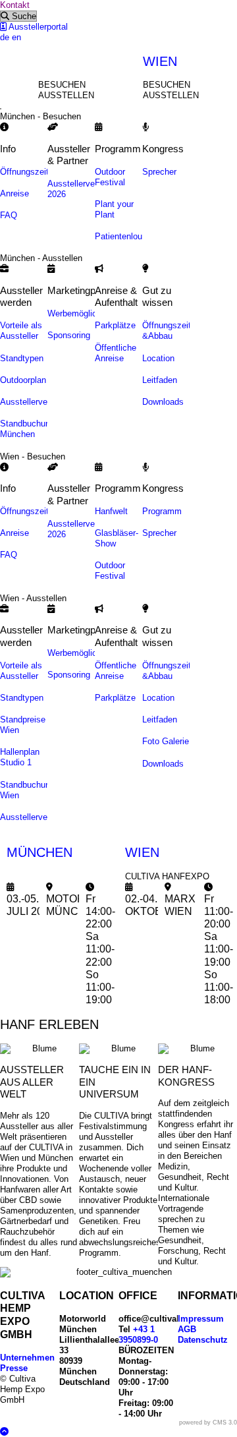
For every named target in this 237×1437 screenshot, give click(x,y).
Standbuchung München (27, 429)
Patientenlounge (125, 236)
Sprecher (159, 172)
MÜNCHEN (39, 852)
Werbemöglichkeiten (85, 313)
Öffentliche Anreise (115, 353)
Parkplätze (115, 325)
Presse (14, 1368)
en (16, 37)
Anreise (14, 193)
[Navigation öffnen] (0, 108)
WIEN (160, 61)
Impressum (201, 1319)
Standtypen (21, 358)
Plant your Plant (114, 209)
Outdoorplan (23, 380)
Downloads (163, 402)
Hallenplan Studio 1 (20, 757)
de (4, 37)
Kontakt (15, 5)
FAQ (8, 215)
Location (158, 358)
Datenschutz (203, 1340)
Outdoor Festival (110, 177)
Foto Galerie (165, 741)
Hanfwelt (111, 511)
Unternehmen (27, 1358)
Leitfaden (159, 380)
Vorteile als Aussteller (21, 330)
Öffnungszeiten (29, 172)
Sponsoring (68, 335)
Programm (162, 511)
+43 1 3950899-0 (138, 1334)
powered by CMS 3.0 (208, 1422)
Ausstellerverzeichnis (41, 402)
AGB (187, 1329)
